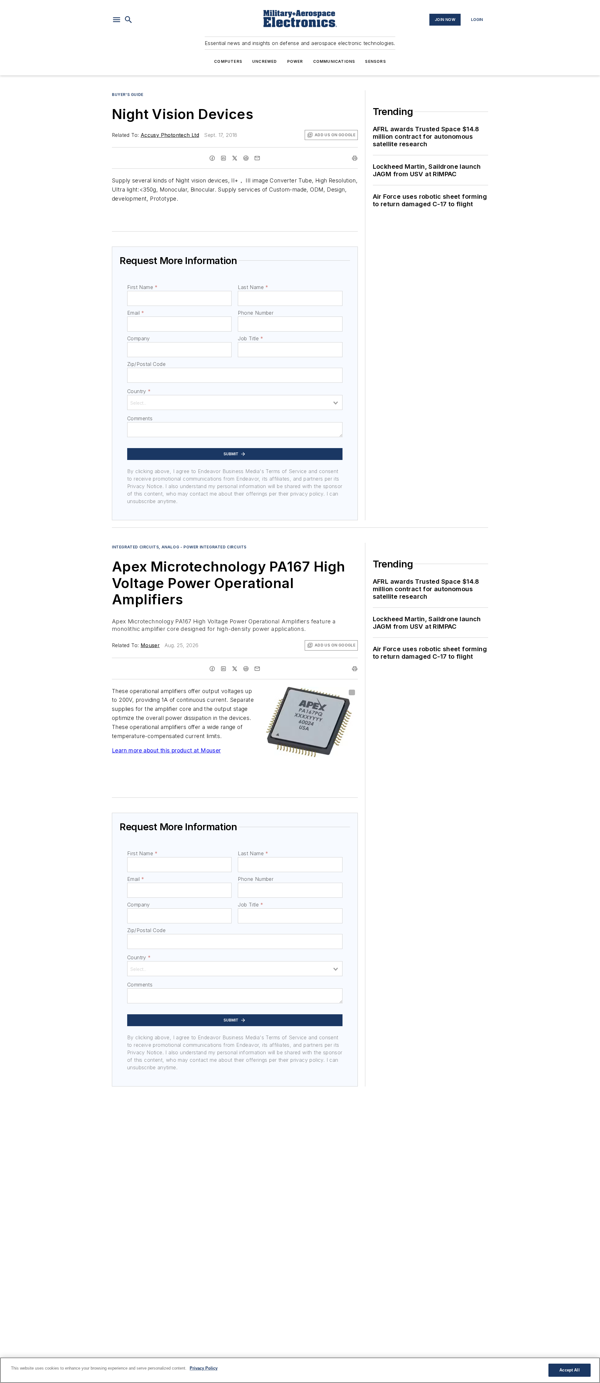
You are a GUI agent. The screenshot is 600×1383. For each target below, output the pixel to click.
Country (139, 391)
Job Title (250, 338)
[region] (300, 1370)
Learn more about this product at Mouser (166, 750)
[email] (257, 158)
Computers (228, 61)
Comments (139, 418)
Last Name (253, 287)
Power (295, 61)
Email (135, 313)
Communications (334, 61)
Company (138, 338)
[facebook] (212, 158)
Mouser (150, 645)
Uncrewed (264, 61)
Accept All (569, 1370)
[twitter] (235, 158)
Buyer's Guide (127, 94)
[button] (116, 19)
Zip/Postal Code (146, 364)
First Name (142, 287)
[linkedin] (223, 158)
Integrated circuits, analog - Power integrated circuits (179, 547)
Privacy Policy (204, 1368)
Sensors (375, 61)
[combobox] (234, 402)
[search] (128, 19)
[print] (355, 158)
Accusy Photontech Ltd (170, 135)
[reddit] (246, 158)
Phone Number (255, 313)
